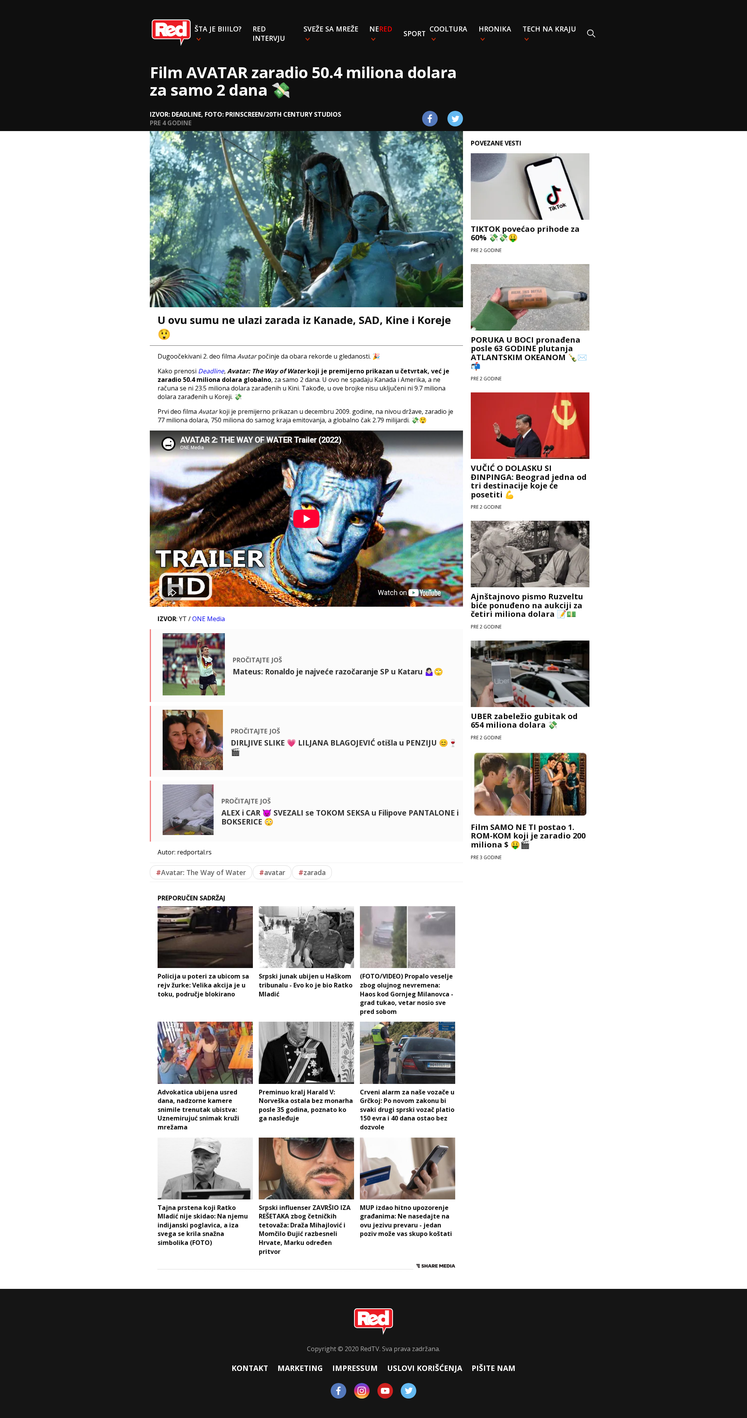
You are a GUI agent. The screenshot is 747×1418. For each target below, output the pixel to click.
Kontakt (249, 1368)
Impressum (355, 1368)
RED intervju (269, 33)
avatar (272, 872)
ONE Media (208, 618)
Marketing (300, 1368)
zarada (312, 872)
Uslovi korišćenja (424, 1368)
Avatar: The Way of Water (201, 872)
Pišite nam (494, 1368)
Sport (414, 33)
